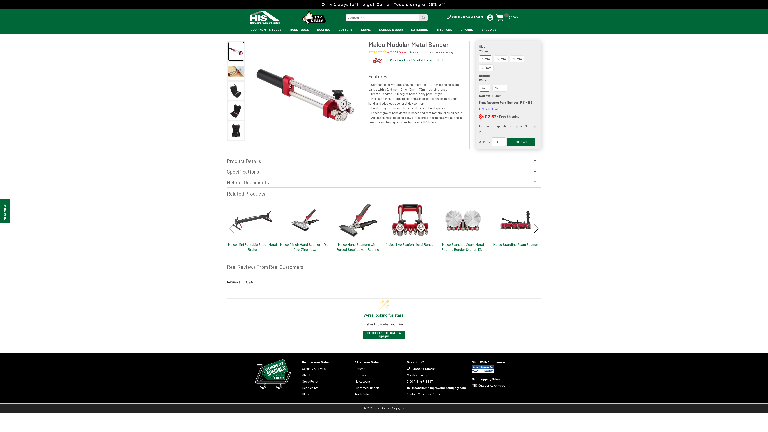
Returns (360, 368)
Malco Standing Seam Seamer (515, 244)
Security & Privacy (314, 368)
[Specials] (273, 374)
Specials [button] (488, 29)
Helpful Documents (248, 182)
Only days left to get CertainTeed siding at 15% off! (384, 4)
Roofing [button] (323, 29)
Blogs (306, 394)
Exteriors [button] (419, 29)
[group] (304, 91)
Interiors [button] (444, 29)
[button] (536, 228)
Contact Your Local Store (423, 394)
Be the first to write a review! (384, 334)
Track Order (362, 394)
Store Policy (310, 381)
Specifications (243, 172)
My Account (362, 381)
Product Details (244, 161)
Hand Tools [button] (299, 29)
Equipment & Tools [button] (266, 29)
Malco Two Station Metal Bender (410, 244)
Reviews (360, 375)
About (306, 375)
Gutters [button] (346, 29)
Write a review (396, 52)
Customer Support (367, 388)
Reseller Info (310, 388)
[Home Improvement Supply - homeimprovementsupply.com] (274, 17)
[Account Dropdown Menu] (490, 17)
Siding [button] (366, 29)
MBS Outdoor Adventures (488, 385)
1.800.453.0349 (423, 368)
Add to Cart (521, 141)
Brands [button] (467, 29)
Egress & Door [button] (391, 29)
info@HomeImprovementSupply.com (439, 388)
